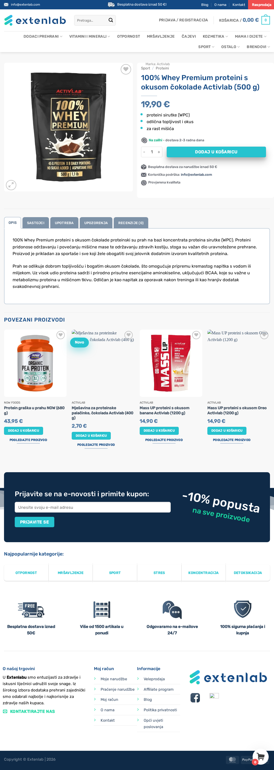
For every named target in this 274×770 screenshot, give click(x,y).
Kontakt (239, 5)
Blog (204, 5)
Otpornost (128, 36)
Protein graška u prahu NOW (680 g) (34, 410)
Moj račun (109, 699)
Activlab (163, 64)
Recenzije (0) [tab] (131, 223)
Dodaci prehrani (41, 36)
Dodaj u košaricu (216, 151)
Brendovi (256, 47)
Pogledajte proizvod (28, 440)
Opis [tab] (13, 223)
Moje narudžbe (114, 679)
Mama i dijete (249, 36)
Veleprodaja (154, 679)
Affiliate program (159, 689)
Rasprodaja (261, 5)
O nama (220, 5)
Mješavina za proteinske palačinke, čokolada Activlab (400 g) (102, 413)
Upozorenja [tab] (96, 223)
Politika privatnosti (160, 710)
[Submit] (110, 20)
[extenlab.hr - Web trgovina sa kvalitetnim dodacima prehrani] (35, 20)
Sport (204, 47)
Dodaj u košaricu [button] (23, 430)
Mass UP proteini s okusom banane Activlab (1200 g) (164, 410)
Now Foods (12, 402)
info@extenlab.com (25, 4)
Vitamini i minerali (87, 36)
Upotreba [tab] (64, 223)
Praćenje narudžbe (118, 689)
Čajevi (189, 36)
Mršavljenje (161, 36)
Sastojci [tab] (35, 223)
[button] (183, 20)
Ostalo (228, 47)
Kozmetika (213, 36)
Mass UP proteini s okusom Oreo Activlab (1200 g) (237, 410)
